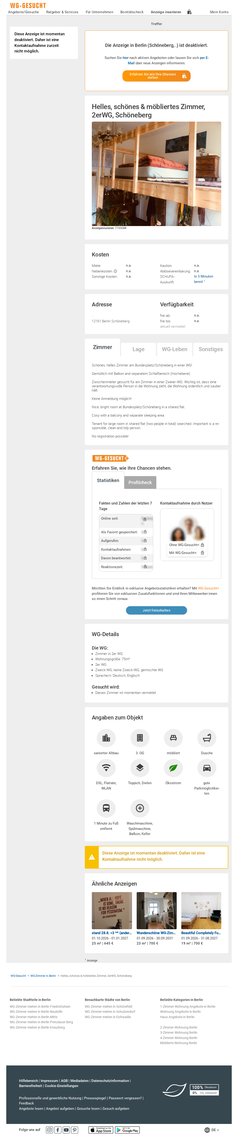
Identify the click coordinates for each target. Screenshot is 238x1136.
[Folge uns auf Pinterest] (74, 1130)
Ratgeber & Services (62, 12)
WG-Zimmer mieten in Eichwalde (108, 1017)
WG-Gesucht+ (208, 588)
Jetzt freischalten (156, 610)
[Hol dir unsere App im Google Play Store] (127, 1130)
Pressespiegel (95, 1098)
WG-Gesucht (18, 975)
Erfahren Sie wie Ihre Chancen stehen (153, 75)
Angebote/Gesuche (23, 12)
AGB (64, 1081)
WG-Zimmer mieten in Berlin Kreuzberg (37, 1027)
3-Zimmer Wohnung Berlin (178, 1032)
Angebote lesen (31, 1109)
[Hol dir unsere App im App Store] (101, 1130)
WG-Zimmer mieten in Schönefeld (108, 1006)
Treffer (156, 24)
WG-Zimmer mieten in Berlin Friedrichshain (40, 1006)
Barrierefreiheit (30, 1086)
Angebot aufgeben (60, 1109)
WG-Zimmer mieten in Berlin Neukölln (36, 1011)
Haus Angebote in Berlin (177, 1017)
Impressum (49, 1081)
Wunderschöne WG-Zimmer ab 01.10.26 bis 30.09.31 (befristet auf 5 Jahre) (157, 933)
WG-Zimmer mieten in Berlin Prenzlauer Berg (41, 1022)
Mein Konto (219, 12)
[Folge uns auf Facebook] (58, 1130)
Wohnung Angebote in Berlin (180, 1011)
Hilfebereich (28, 1081)
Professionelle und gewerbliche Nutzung (50, 1098)
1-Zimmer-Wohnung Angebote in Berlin (187, 1006)
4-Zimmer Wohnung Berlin (178, 1038)
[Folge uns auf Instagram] (50, 1130)
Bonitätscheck (132, 12)
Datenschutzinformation (110, 1081)
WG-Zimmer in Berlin (43, 975)
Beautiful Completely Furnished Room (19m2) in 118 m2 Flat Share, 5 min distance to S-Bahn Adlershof (201, 933)
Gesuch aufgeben (115, 1109)
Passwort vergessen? (125, 1098)
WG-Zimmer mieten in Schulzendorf (110, 1011)
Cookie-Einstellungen (61, 1086)
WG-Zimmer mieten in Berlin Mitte (33, 1017)
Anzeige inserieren (166, 12)
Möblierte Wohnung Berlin (178, 1043)
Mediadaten (79, 1081)
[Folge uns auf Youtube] (67, 1130)
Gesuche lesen (88, 1109)
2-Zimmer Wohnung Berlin (178, 1027)
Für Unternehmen (99, 12)
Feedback (26, 1103)
